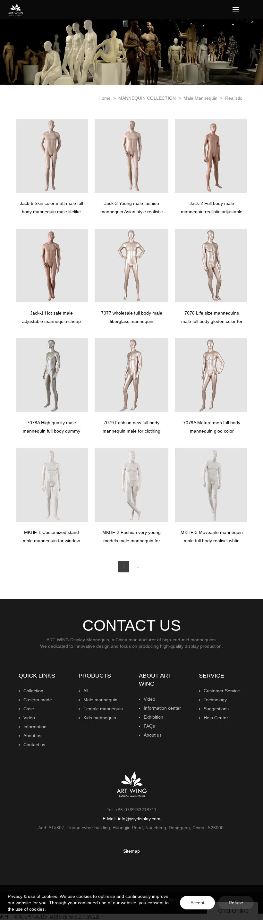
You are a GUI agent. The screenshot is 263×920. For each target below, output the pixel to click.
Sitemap (131, 851)
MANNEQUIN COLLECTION (147, 98)
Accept (197, 902)
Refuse (236, 902)
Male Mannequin (201, 98)
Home (104, 98)
